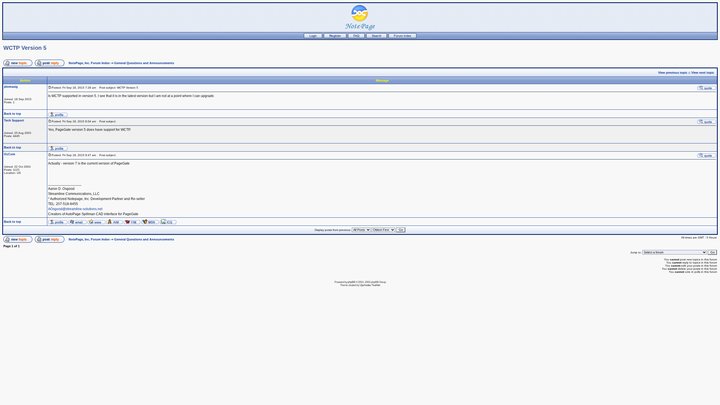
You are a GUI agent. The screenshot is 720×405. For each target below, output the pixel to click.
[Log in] (313, 37)
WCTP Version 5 (24, 48)
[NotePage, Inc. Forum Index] (402, 37)
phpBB (351, 282)
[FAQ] (356, 37)
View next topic (702, 72)
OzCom (9, 154)
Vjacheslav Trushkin (370, 285)
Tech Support (14, 120)
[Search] (376, 37)
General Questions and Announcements (144, 63)
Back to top (12, 113)
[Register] (335, 37)
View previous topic (672, 72)
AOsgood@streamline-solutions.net (75, 209)
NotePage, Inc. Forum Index (89, 63)
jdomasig (11, 86)
